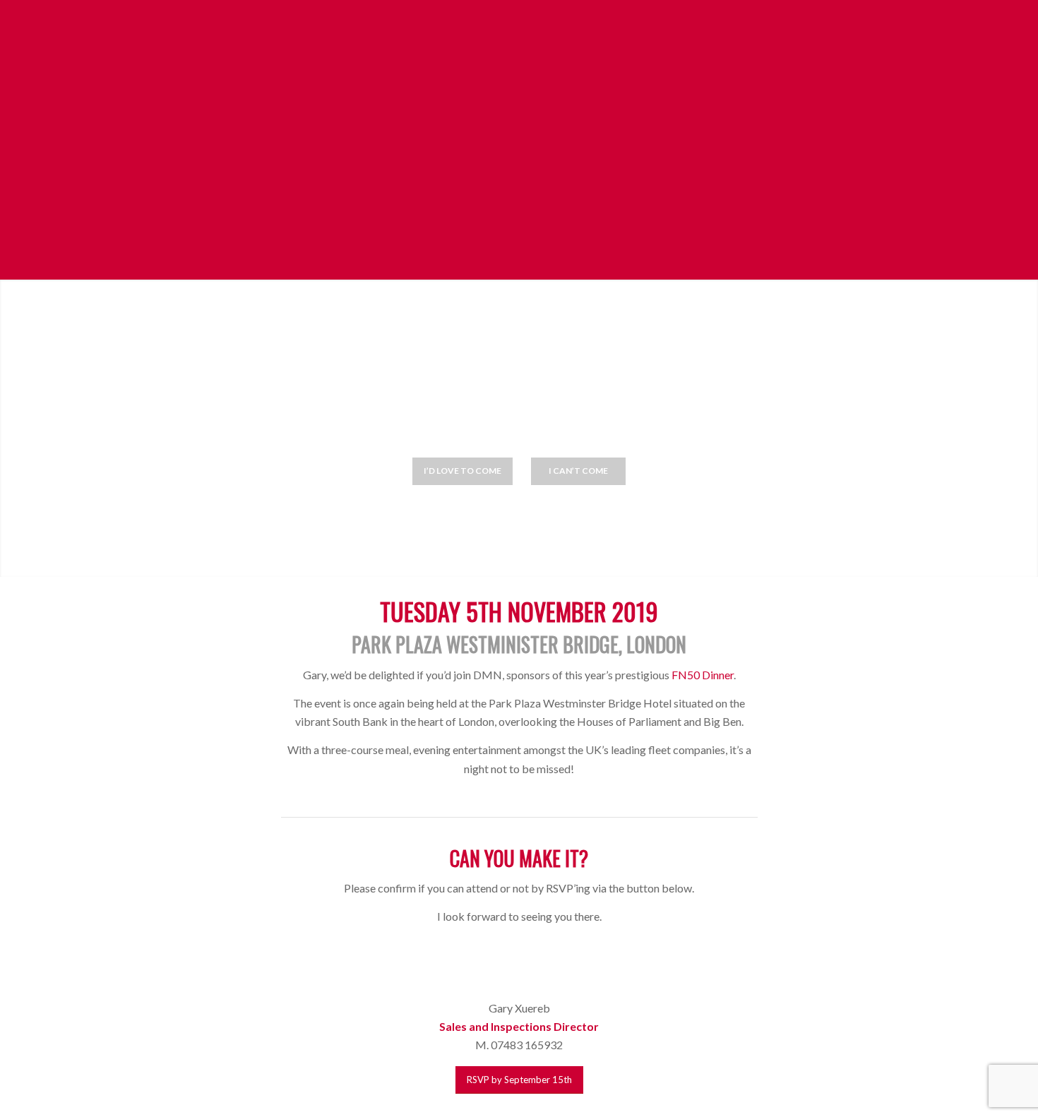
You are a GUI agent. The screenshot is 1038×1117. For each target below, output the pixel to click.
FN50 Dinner (703, 674)
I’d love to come (462, 470)
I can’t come (578, 470)
